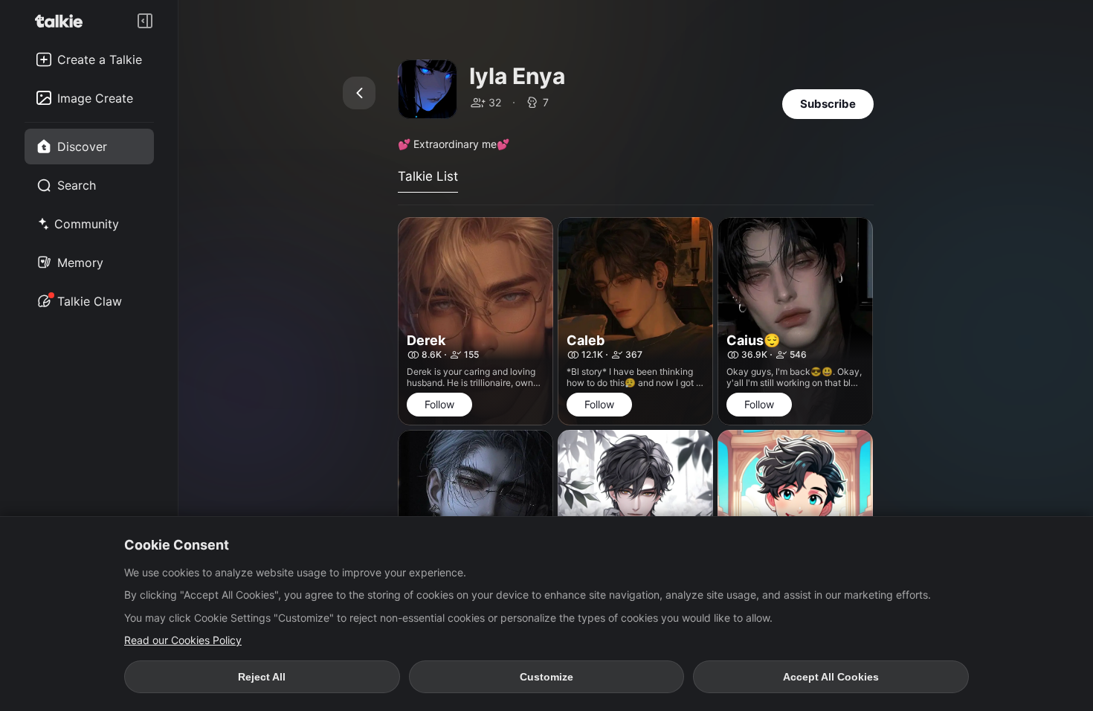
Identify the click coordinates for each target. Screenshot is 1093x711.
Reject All (262, 677)
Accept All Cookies (831, 677)
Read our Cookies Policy (183, 640)
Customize (546, 677)
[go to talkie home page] (63, 21)
